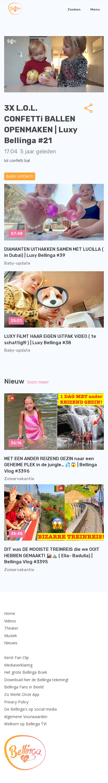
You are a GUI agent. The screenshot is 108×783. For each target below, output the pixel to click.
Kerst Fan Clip (16, 657)
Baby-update (19, 176)
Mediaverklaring (18, 665)
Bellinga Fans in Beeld (23, 687)
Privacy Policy (16, 702)
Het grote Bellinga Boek (25, 672)
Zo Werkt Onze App (21, 694)
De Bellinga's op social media (30, 709)
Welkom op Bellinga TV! (25, 723)
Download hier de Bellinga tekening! (36, 679)
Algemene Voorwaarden (25, 716)
